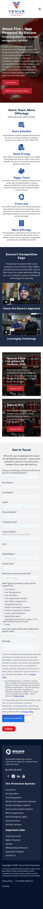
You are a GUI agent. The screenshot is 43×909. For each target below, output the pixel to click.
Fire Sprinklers (12, 793)
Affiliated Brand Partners (17, 847)
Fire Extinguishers (14, 797)
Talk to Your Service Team (17, 90)
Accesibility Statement (24, 881)
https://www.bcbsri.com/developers (27, 876)
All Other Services (13, 824)
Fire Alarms (11, 789)
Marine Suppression (15, 813)
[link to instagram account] (13, 776)
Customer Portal (13, 836)
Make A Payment (13, 840)
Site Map (5, 886)
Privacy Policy (7, 881)
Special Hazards (13, 820)
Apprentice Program (15, 851)
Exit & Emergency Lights (16, 816)
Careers (9, 844)
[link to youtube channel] (23, 776)
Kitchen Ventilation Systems (18, 805)
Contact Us (11, 855)
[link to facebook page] (8, 776)
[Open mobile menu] (39, 9)
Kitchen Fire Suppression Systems (21, 801)
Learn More (10, 82)
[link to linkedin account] (18, 776)
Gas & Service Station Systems (19, 809)
